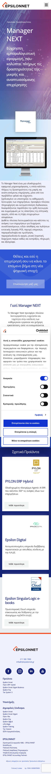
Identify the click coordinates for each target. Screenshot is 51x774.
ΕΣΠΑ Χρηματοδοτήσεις (11, 731)
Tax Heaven (7, 729)
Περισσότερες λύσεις (23, 22)
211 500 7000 (25, 659)
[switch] (44, 387)
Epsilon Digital (8, 721)
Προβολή (39, 415)
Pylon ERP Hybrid (9, 685)
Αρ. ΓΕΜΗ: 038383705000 (32, 768)
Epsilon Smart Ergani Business (13, 687)
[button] (46, 4)
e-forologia (6, 724)
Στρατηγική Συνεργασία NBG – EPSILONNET (19, 742)
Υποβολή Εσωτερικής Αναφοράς (14, 752)
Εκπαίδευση (7, 745)
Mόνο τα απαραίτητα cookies (25, 441)
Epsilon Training (8, 726)
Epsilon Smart (8, 682)
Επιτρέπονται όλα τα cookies (25, 423)
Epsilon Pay (7, 690)
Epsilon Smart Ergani (10, 714)
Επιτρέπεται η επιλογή (25, 432)
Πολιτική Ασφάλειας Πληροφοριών (15, 750)
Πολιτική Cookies (16, 768)
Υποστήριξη (8, 702)
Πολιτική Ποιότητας (10, 747)
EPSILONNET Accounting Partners (15, 755)
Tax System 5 (7, 692)
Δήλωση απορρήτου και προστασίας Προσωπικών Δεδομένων (25, 761)
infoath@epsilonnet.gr (25, 662)
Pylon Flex (6, 716)
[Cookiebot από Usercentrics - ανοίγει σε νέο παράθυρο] (36, 331)
